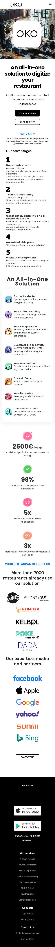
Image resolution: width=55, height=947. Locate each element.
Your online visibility (27, 864)
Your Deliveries (28, 894)
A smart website (27, 859)
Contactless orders (27, 900)
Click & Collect (27, 888)
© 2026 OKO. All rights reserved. (27, 838)
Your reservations (27, 882)
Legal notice (27, 913)
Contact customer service (27, 933)
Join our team (27, 939)
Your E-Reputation (27, 870)
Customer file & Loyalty (27, 876)
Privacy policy (27, 919)
